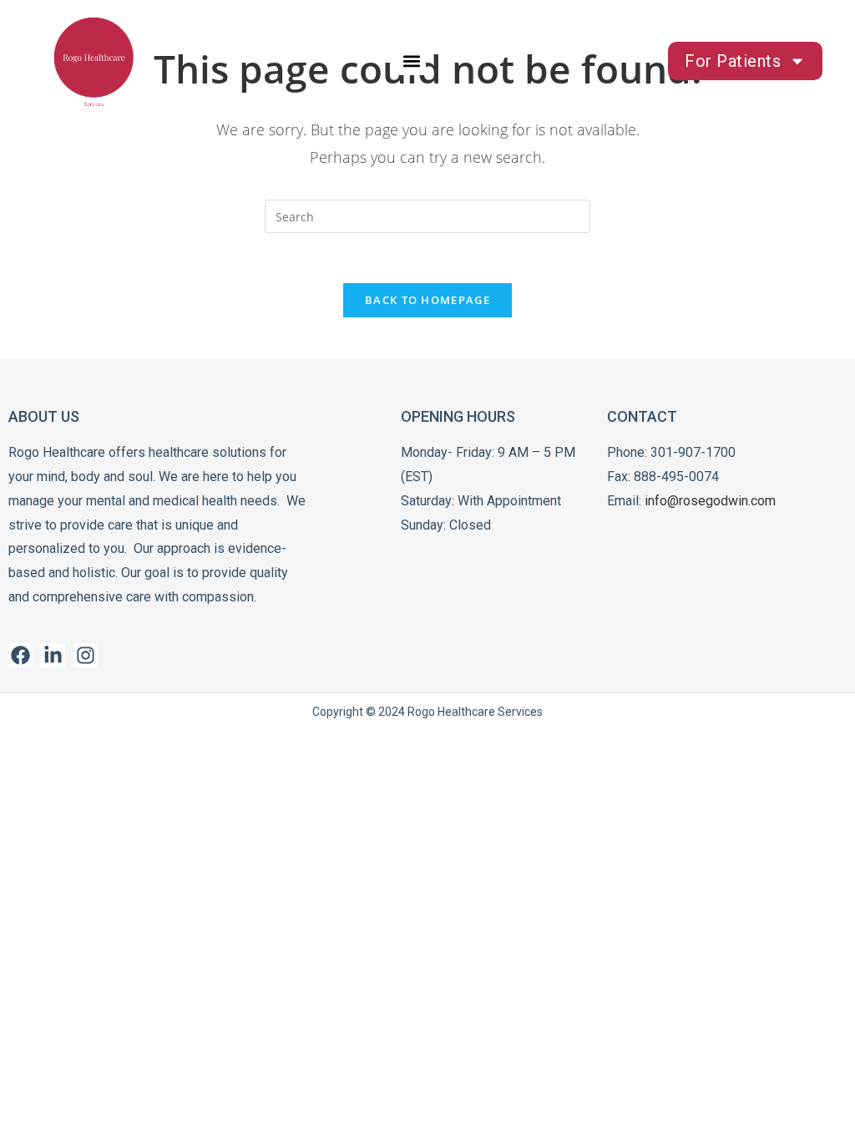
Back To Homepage (427, 299)
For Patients (733, 61)
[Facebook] (20, 655)
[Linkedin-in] (53, 655)
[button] (412, 61)
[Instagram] (85, 655)
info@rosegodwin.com (710, 501)
